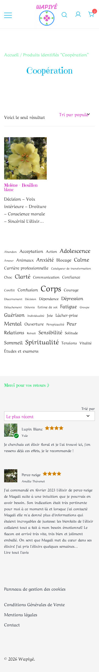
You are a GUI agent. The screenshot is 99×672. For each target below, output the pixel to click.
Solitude (71, 332)
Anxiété (45, 259)
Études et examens (21, 351)
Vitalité (85, 342)
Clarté (22, 276)
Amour (8, 260)
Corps (51, 287)
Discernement (13, 299)
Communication (46, 276)
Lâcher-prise (67, 315)
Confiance (71, 276)
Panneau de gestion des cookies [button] (34, 588)
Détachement (13, 307)
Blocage (63, 259)
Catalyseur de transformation (71, 268)
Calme (81, 259)
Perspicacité (55, 323)
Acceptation (31, 251)
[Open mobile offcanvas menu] (8, 14)
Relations (14, 331)
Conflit (9, 289)
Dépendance (49, 298)
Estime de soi (47, 306)
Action (51, 251)
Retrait (31, 333)
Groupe (84, 307)
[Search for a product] (64, 14)
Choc (8, 276)
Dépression (72, 298)
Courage (71, 289)
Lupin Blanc (32, 428)
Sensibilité (50, 332)
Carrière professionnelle (26, 268)
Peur (71, 323)
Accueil (11, 54)
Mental (13, 323)
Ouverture (34, 324)
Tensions (69, 342)
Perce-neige (31, 474)
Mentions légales (20, 614)
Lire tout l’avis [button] (16, 551)
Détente (29, 307)
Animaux (25, 260)
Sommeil (13, 341)
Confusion (28, 289)
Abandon (10, 251)
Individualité (36, 315)
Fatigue (68, 306)
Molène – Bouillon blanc (21, 187)
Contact (12, 624)
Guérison (14, 314)
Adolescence (75, 250)
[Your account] (78, 14)
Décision (30, 299)
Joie (50, 315)
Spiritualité (42, 341)
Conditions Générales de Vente (34, 604)
